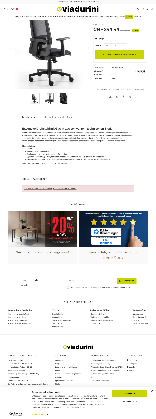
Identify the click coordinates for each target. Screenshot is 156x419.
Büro (115, 17)
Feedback (59, 360)
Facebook (133, 360)
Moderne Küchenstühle (99, 317)
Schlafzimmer (106, 17)
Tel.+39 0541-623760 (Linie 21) (20, 364)
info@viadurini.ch (14, 377)
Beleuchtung (51, 17)
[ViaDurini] (78, 8)
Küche (122, 17)
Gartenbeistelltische (140, 323)
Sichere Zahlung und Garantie (102, 374)
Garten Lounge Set (139, 317)
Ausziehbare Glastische (17, 320)
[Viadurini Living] (140, 71)
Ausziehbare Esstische (20, 310)
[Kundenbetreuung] (8, 8)
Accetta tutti (129, 393)
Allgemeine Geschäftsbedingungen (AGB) (107, 367)
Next (86, 48)
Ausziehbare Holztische (17, 317)
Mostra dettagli (38, 414)
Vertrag (137, 17)
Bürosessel (79, 204)
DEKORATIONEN (85, 17)
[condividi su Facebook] (123, 97)
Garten (95, 17)
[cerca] (138, 8)
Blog (57, 364)
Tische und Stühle (23, 17)
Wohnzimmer (38, 17)
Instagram (133, 364)
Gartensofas (137, 320)
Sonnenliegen (137, 314)
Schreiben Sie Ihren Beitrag (121, 90)
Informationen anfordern (57, 117)
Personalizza (128, 401)
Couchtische (57, 317)
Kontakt (58, 370)
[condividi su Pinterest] (130, 97)
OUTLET (129, 17)
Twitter (131, 370)
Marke (57, 384)
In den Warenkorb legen (119, 54)
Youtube (132, 367)
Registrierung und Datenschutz (103, 360)
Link (128, 287)
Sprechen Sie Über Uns (64, 381)
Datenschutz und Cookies (100, 381)
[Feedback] (12, 8)
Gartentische (57, 326)
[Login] (142, 8)
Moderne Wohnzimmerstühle (101, 320)
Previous (11, 48)
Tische (55, 310)
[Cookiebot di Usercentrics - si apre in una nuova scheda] (15, 414)
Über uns (58, 377)
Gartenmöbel (139, 310)
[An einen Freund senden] (110, 97)
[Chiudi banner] (152, 391)
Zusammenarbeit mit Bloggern (66, 367)
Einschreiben (127, 281)
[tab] (30, 117)
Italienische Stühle (100, 310)
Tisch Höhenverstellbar (61, 320)
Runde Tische (57, 314)
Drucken (140, 90)
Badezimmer (72, 17)
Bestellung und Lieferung (100, 364)
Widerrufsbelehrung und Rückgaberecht (106, 370)
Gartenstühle (95, 323)
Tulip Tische (57, 323)
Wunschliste (102, 90)
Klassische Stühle (97, 314)
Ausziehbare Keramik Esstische (20, 314)
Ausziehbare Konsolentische (19, 323)
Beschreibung (30, 117)
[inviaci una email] (3, 8)
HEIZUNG (62, 17)
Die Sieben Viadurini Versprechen (68, 374)
